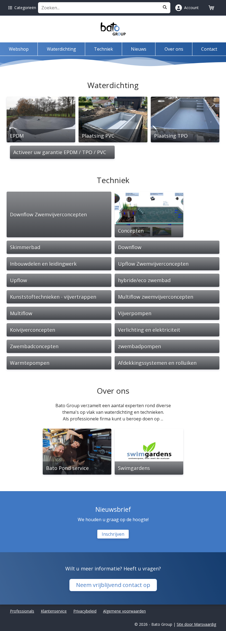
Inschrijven (113, 534)
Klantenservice (54, 611)
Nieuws (138, 49)
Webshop (19, 49)
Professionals (22, 611)
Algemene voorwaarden (124, 611)
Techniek (103, 49)
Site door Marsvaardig (196, 624)
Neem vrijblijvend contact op (113, 585)
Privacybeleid (84, 611)
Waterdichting (61, 49)
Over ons (174, 49)
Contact (209, 49)
